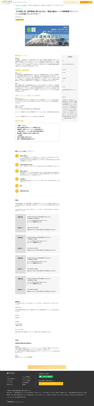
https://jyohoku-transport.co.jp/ (68, 64)
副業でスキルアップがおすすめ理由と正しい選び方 (44, 392)
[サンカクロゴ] (21, 373)
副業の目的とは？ (10, 392)
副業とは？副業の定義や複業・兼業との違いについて (19, 390)
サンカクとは (10, 380)
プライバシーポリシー (27, 378)
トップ (8, 376)
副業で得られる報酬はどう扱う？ (62, 392)
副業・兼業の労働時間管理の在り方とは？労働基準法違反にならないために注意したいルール (28, 394)
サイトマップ (10, 382)
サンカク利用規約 (26, 376)
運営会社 (24, 384)
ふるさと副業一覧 (11, 378)
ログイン (86, 2)
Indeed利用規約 (25, 382)
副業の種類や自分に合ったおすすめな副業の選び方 (24, 392)
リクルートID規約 (26, 380)
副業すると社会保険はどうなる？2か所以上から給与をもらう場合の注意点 (61, 394)
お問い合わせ (10, 384)
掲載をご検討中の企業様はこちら (71, 2)
